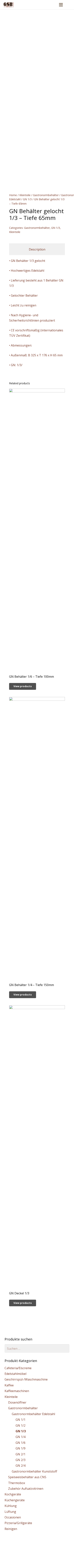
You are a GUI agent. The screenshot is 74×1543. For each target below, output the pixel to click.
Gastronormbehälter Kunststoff (34, 1471)
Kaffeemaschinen (17, 1391)
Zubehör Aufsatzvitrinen (25, 1489)
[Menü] (61, 4)
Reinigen (11, 1529)
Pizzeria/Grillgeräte (18, 1523)
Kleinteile (25, 195)
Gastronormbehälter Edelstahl (33, 1414)
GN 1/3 (27, 199)
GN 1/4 (20, 1437)
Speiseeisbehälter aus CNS (27, 1477)
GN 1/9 (20, 1448)
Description (37, 249)
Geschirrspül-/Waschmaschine (26, 1379)
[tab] (37, 249)
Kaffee (9, 1385)
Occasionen (13, 1517)
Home (13, 195)
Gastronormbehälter (46, 195)
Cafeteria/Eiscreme (18, 1368)
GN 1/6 (20, 1443)
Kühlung (11, 1506)
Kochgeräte (13, 1494)
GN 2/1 (20, 1454)
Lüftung (10, 1512)
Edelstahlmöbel (15, 1374)
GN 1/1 (20, 1420)
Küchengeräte (15, 1500)
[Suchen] (69, 4)
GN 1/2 (20, 1425)
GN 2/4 (20, 1465)
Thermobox (16, 1483)
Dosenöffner (17, 1402)
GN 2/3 (20, 1460)
